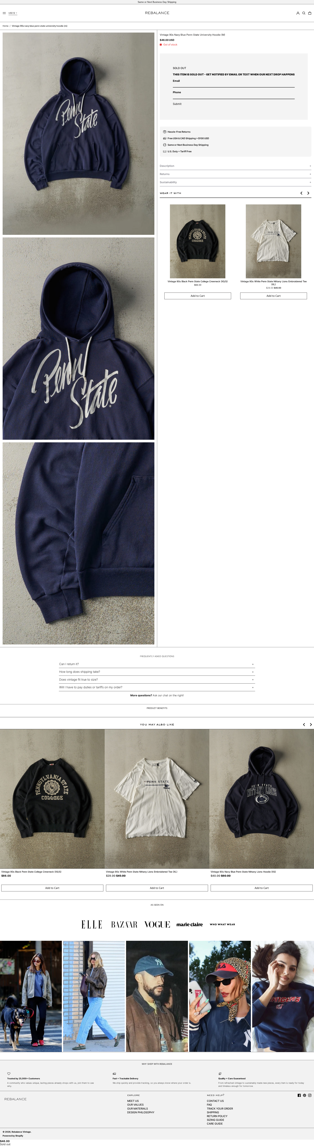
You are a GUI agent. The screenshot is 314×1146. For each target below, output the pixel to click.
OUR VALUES (135, 1104)
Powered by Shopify (13, 1136)
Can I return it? (69, 664)
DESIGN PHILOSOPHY (140, 1112)
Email (176, 80)
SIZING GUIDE (215, 1119)
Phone (177, 92)
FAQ (209, 1104)
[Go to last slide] (301, 193)
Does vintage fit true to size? (78, 679)
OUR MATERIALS (137, 1108)
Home (5, 26)
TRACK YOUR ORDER (220, 1108)
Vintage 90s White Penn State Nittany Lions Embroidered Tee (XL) (273, 283)
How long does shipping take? (79, 671)
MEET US (133, 1101)
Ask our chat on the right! (168, 695)
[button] (303, 13)
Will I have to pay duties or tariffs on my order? (90, 687)
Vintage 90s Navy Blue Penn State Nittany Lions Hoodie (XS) (243, 871)
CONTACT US (215, 1101)
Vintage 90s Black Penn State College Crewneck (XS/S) (198, 281)
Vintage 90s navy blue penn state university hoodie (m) (39, 26)
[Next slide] (308, 193)
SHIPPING (213, 1112)
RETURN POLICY (217, 1116)
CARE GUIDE (215, 1123)
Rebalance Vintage (21, 1132)
